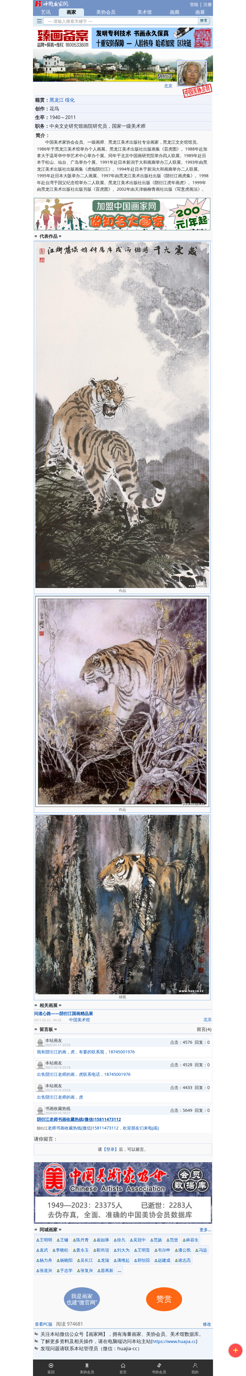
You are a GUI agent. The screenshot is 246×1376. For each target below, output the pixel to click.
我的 (195, 1372)
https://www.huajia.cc (174, 1341)
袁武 (44, 1250)
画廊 (174, 12)
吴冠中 (139, 1240)
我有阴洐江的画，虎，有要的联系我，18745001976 (86, 1052)
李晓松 (62, 1250)
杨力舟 (46, 1260)
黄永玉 (82, 1250)
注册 (207, 4)
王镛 (64, 1240)
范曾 (174, 1240)
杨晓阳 (66, 1260)
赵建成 (164, 1260)
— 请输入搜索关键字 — (69, 21)
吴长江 (86, 1260)
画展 (200, 12)
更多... (206, 1229)
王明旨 (143, 1250)
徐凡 (121, 1240)
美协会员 (106, 12)
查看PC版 (43, 1324)
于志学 (66, 1270)
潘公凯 (184, 1250)
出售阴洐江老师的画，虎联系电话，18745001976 (83, 1074)
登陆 (194, 4)
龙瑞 (105, 1260)
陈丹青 (82, 1240)
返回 (51, 1372)
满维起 (123, 1260)
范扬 (158, 1240)
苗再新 (107, 1270)
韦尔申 (164, 1250)
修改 (207, 1324)
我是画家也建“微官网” (82, 1299)
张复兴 (86, 1270)
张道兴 (46, 1270)
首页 (123, 1372)
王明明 (46, 1240)
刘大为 (123, 1250)
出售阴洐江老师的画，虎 (60, 1097)
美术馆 (144, 12)
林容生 (192, 1240)
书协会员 (159, 1372)
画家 (71, 12)
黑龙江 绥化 (62, 100)
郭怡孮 (143, 1260)
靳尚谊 (103, 1250)
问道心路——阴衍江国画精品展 (63, 1013)
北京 (168, 85)
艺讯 (46, 12)
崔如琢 (103, 1240)
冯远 (203, 1250)
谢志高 (184, 1260)
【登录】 (110, 1149)
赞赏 (164, 1299)
